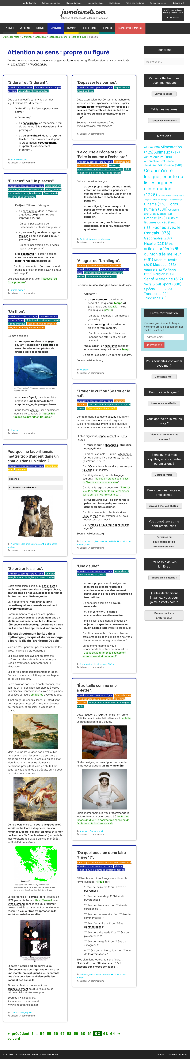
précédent (18, 1033)
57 (62, 1033)
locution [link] (88, 714)
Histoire (154, 244)
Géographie (25, 1012)
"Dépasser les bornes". (97, 82)
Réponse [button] (14, 478)
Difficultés (55, 27)
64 (113, 1033)
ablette (126, 718)
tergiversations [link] (97, 954)
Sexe (87, 544)
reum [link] (86, 515)
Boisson (172, 165)
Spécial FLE (158, 289)
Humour (71, 27)
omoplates (37, 694)
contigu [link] (34, 410)
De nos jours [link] (15, 824)
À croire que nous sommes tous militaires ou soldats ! (104, 862)
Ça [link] (90, 466)
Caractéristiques (73, 3)
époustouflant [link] (47, 142)
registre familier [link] (25, 260)
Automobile (154, 161)
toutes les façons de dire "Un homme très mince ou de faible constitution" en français (103, 820)
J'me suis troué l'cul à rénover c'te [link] (109, 524)
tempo (118, 303)
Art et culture (100, 664)
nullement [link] (102, 423)
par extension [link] (96, 222)
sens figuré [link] (40, 64)
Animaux (15, 430)
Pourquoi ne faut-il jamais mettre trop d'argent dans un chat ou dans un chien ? (33, 456)
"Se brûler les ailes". (25, 568)
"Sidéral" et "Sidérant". (28, 82)
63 (106, 1033)
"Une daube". (88, 566)
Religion (163, 274)
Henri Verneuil (43, 900)
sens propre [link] (18, 64)
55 (49, 1033)
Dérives (40, 27)
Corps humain (18, 290)
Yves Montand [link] (16, 903)
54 (42, 1033)
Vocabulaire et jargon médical (33, 91)
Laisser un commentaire (23, 162)
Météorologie (153, 269)
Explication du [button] (23, 487)
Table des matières (135, 3)
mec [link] (95, 515)
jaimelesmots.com (84, 12)
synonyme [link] (103, 103)
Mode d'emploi (29, 3)
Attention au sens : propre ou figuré (67, 36)
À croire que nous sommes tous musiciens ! (99, 265)
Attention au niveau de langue (22, 316)
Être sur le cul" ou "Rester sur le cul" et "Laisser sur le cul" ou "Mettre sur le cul (106, 491)
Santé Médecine (19, 159)
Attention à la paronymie (20, 87)
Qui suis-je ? (178, 3)
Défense (84, 974)
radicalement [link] (71, 60)
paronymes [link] (37, 99)
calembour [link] (31, 487)
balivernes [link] (90, 890)
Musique (84, 369)
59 (76, 1033)
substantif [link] (27, 253)
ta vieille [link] (87, 469)
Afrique (152, 147)
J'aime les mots (11, 36)
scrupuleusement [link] (18, 988)
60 (83, 1033)
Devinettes (21, 469)
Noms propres (88, 27)
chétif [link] (120, 765)
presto (108, 309)
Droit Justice (160, 213)
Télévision (155, 298)
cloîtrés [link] (12, 659)
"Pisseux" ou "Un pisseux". (31, 181)
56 (56, 1033)
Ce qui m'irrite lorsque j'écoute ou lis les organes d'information (163, 182)
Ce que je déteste (158, 3)
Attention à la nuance (87, 269)
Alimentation (86, 664)
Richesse (107, 27)
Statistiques (114, 3)
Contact (160, 1054)
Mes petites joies (95, 3)
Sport (172, 284)
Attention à (40, 36)
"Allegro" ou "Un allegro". (98, 260)
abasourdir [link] (111, 444)
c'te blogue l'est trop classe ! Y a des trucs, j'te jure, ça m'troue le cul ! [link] (107, 458)
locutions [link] (45, 60)
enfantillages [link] (93, 926)
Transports (157, 294)
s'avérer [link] (13, 608)
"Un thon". (16, 311)
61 (89, 1033)
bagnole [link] (87, 528)
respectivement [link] (107, 436)
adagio (113, 306)
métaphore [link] (120, 99)
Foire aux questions (51, 3)
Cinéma (111, 664)
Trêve (100, 881)
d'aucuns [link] (110, 416)
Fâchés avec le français (130, 27)
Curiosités (25, 27)
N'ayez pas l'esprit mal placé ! (101, 408)
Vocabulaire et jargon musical (101, 276)
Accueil (10, 27)
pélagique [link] (47, 344)
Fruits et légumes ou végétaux (95, 239)
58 (69, 1033)
